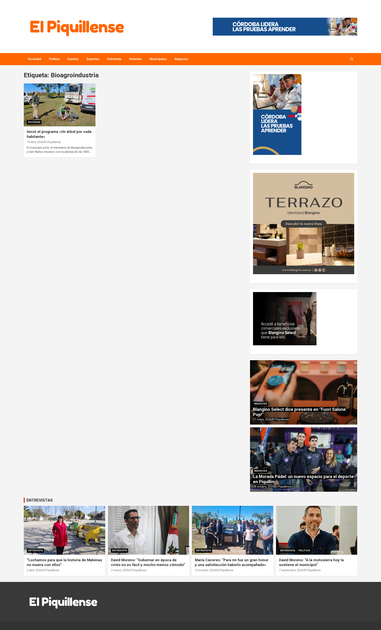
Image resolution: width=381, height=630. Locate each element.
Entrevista (114, 59)
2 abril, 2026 (34, 570)
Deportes (93, 59)
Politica (54, 59)
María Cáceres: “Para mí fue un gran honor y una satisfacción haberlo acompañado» (231, 562)
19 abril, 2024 (35, 142)
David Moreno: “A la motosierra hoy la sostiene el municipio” (311, 562)
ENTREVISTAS (40, 500)
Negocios (181, 59)
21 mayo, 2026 (262, 419)
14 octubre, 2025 (205, 570)
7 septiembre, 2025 (291, 570)
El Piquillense (53, 142)
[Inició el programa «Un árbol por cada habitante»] (60, 105)
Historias (135, 59)
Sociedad (34, 59)
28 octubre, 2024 (263, 486)
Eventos (73, 59)
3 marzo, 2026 (120, 570)
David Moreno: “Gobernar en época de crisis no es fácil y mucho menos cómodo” (148, 562)
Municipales (158, 59)
